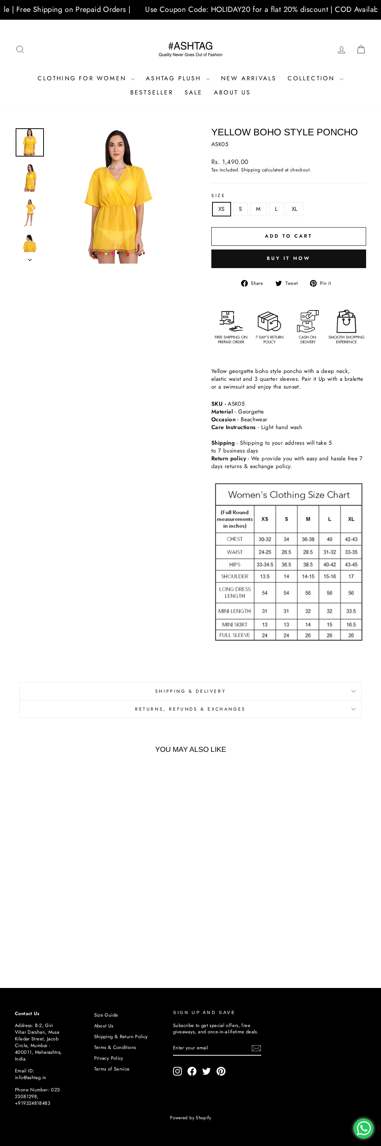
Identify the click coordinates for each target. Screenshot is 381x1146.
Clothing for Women (83, 78)
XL (295, 209)
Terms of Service (112, 1068)
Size (218, 196)
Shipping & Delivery (190, 691)
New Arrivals (248, 78)
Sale (194, 92)
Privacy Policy (109, 1058)
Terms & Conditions (115, 1047)
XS (221, 209)
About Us (232, 92)
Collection (312, 78)
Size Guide (106, 1014)
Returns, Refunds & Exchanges (190, 709)
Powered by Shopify (190, 1117)
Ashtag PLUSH (175, 78)
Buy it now (289, 258)
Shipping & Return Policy (121, 1036)
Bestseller (151, 92)
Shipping (250, 170)
